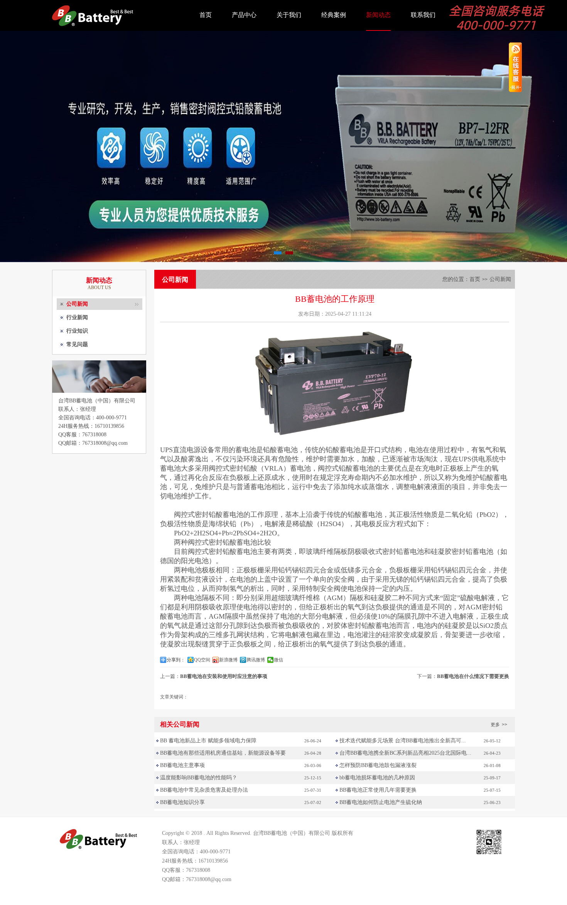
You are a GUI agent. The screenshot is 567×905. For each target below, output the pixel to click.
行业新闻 (77, 317)
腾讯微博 (255, 660)
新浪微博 (228, 660)
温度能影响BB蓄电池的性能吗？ (198, 778)
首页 (205, 15)
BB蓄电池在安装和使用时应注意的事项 (223, 676)
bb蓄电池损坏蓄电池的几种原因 (377, 778)
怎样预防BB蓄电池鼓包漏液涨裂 (378, 765)
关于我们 (289, 15)
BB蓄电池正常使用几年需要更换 (378, 790)
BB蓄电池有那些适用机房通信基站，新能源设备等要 (223, 753)
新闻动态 (378, 15)
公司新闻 (77, 304)
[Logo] (92, 29)
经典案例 (333, 15)
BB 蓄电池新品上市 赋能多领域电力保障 (208, 741)
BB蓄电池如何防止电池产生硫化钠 (380, 802)
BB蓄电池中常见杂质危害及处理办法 (204, 790)
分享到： (176, 660)
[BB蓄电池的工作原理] (334, 434)
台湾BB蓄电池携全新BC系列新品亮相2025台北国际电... (405, 753)
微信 (278, 660)
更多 (499, 724)
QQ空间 (202, 660)
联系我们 (423, 15)
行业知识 (77, 331)
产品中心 (244, 15)
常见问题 (77, 344)
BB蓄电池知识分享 (182, 802)
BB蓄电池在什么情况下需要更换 (473, 676)
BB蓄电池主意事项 (182, 765)
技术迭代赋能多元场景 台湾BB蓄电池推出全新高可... (402, 741)
